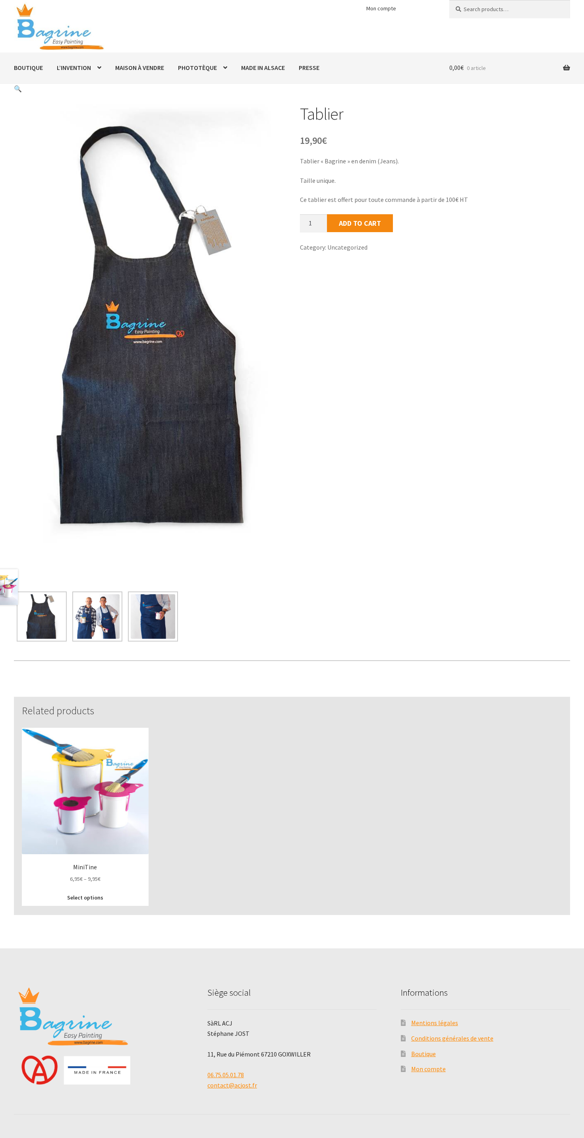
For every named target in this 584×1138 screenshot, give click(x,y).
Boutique (28, 68)
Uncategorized (347, 247)
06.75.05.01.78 (225, 1075)
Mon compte (381, 8)
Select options (85, 897)
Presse (309, 68)
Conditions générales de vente (452, 1038)
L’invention (74, 68)
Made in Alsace (263, 68)
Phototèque (197, 68)
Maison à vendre (139, 68)
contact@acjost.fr (232, 1085)
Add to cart (360, 223)
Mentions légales (434, 1023)
